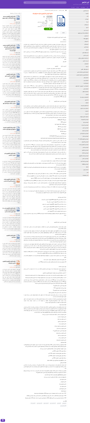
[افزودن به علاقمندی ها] (44, 16)
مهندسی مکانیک (85, 153)
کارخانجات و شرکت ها (84, 97)
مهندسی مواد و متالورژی (83, 155)
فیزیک (87, 94)
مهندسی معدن (85, 147)
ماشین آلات (32, 403)
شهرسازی (86, 63)
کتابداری (86, 100)
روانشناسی (86, 47)
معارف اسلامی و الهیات (84, 116)
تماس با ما (73, 7)
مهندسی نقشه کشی (84, 161)
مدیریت (86, 114)
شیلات (87, 66)
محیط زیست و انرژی (84, 108)
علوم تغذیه (86, 83)
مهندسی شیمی (85, 127)
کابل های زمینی (62, 405)
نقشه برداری (86, 169)
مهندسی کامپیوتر (85, 141)
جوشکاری (63, 403)
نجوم (87, 167)
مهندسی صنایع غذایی (84, 133)
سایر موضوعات (85, 175)
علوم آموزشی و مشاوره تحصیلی (82, 75)
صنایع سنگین (39, 403)
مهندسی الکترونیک (84, 119)
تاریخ (87, 27)
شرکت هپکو (46, 403)
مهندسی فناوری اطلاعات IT (83, 139)
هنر (87, 172)
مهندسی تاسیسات (84, 125)
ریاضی (87, 49)
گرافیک (86, 102)
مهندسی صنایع (85, 130)
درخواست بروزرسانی (41, 22)
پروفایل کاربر (83, 7)
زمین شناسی (85, 55)
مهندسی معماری (85, 150)
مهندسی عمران (85, 136)
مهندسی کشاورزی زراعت (83, 144)
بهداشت (86, 19)
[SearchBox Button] (24, 2)
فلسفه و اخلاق (85, 91)
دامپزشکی (86, 41)
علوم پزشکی (86, 77)
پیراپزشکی (86, 24)
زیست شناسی (85, 61)
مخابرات (86, 111)
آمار (87, 16)
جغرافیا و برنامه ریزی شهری (83, 33)
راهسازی (58, 403)
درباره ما (77, 7)
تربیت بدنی (86, 30)
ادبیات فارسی (85, 10)
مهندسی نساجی (85, 158)
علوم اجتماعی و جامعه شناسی (82, 72)
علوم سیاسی (86, 88)
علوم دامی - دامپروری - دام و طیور (82, 86)
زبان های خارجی (85, 52)
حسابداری (86, 35)
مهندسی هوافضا (85, 164)
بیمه (87, 22)
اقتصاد (87, 13)
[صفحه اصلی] (66, 10)
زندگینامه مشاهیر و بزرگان (83, 58)
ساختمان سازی (52, 403)
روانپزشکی (86, 44)
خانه (87, 7)
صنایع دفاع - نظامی (84, 69)
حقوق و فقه (86, 38)
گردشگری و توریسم (84, 105)
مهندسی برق (85, 122)
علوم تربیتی (86, 80)
